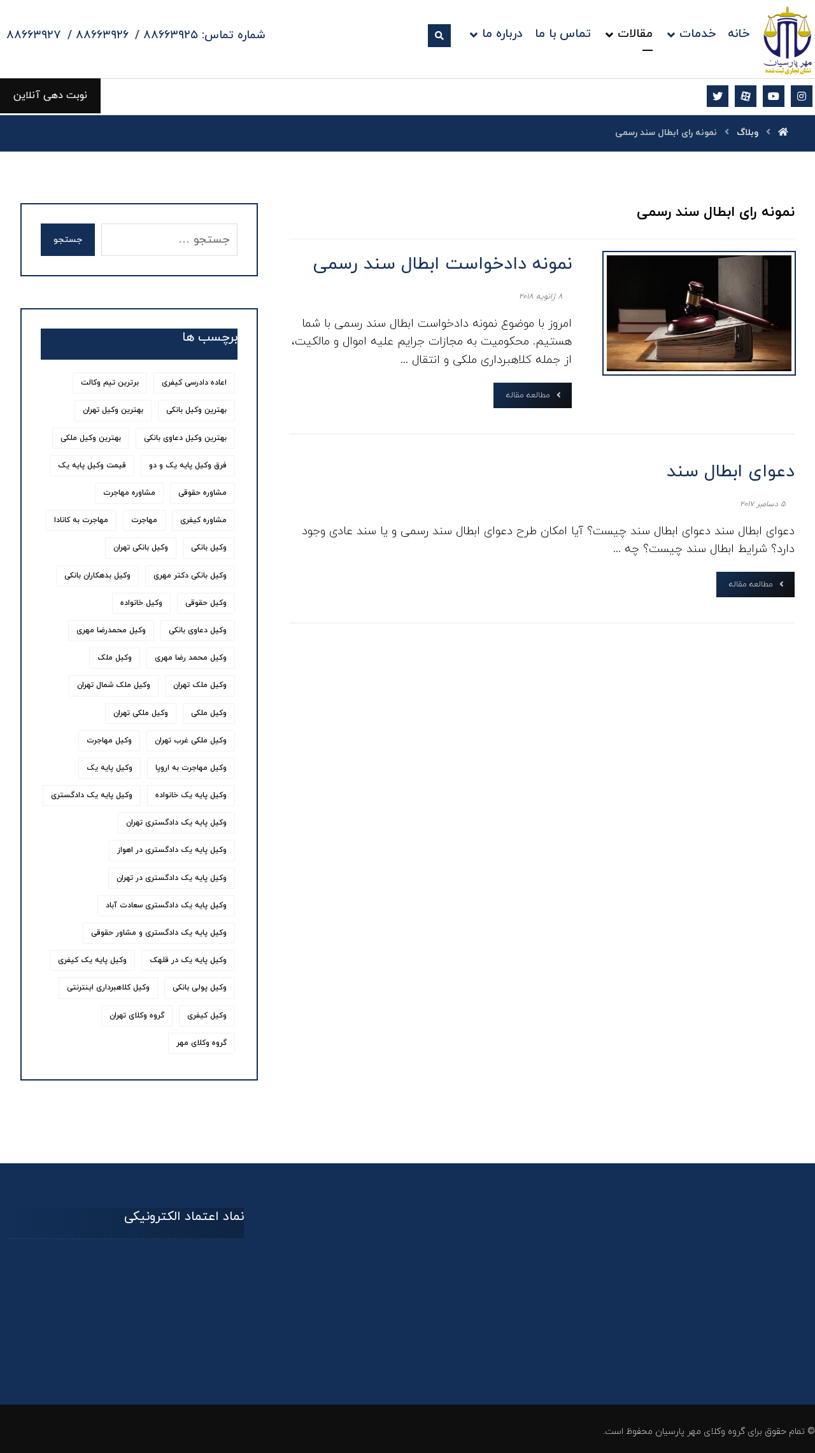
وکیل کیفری (207, 1015)
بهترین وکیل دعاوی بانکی (185, 438)
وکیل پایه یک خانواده (191, 795)
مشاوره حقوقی (202, 493)
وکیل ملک (114, 658)
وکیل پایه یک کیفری (92, 960)
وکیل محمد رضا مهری (191, 658)
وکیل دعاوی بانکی (198, 630)
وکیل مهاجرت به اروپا (191, 768)
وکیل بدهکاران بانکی (97, 576)
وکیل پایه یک (109, 768)
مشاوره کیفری (203, 520)
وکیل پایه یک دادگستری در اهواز (172, 850)
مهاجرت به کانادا (81, 520)
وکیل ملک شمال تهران (113, 685)
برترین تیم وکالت (110, 383)
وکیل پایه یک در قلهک (188, 960)
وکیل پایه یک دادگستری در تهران (172, 878)
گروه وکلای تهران (137, 1015)
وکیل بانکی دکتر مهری (190, 576)
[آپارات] (745, 96)
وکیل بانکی (209, 547)
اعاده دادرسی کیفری (194, 383)
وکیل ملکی (209, 713)
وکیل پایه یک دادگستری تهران (176, 823)
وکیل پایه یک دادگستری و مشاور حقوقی (159, 933)
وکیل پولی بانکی (200, 987)
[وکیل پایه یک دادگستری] (788, 40)
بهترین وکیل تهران (113, 410)
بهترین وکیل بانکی (196, 410)
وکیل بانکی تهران (140, 547)
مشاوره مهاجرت (129, 493)
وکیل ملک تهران (200, 685)
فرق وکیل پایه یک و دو (188, 465)
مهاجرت (144, 520)
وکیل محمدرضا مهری (111, 630)
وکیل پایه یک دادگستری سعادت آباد (166, 905)
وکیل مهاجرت (109, 740)
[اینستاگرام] (801, 96)
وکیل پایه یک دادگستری (91, 795)
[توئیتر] (717, 96)
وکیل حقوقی (206, 603)
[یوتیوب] (773, 96)
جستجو (67, 240)
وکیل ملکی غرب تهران (191, 740)
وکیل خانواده (141, 603)
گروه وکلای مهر (201, 1043)
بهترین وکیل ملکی (90, 438)
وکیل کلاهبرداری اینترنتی (108, 987)
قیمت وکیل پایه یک (92, 465)
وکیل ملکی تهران (140, 713)
